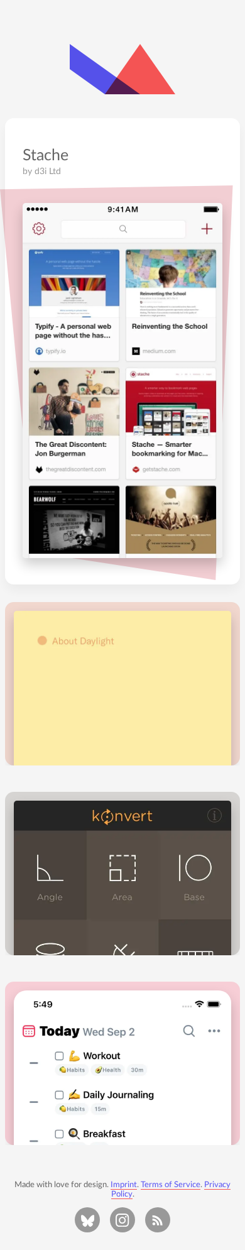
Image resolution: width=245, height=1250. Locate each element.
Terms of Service (170, 1184)
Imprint (124, 1184)
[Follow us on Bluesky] (87, 1219)
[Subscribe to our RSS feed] (157, 1219)
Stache (45, 155)
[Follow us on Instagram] (122, 1219)
